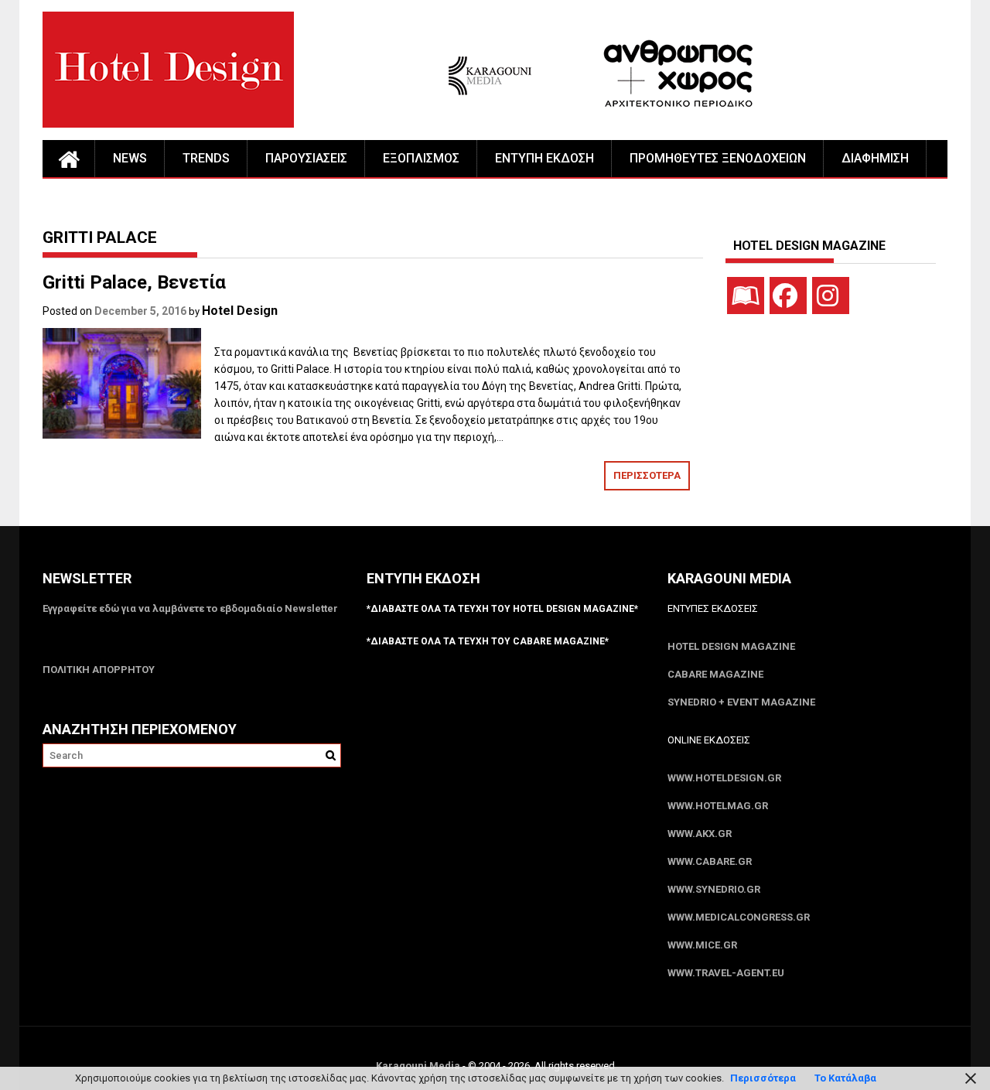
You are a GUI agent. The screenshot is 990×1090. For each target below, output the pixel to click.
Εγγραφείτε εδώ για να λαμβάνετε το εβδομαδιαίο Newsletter (190, 608)
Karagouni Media (419, 1065)
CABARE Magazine (715, 674)
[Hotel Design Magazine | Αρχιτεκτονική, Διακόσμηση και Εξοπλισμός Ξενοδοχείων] (69, 158)
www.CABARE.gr (709, 861)
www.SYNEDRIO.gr (713, 889)
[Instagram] (830, 295)
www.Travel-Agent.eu (725, 973)
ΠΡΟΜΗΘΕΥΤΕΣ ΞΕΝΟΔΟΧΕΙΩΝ (718, 158)
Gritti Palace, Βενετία (134, 282)
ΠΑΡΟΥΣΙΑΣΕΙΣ (306, 158)
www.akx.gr (699, 833)
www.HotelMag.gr (717, 806)
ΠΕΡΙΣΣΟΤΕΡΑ (647, 475)
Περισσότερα (763, 1078)
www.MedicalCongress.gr (738, 917)
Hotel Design (240, 310)
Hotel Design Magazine (731, 646)
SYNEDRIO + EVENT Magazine (741, 702)
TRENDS (206, 158)
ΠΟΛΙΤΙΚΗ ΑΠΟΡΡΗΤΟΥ (99, 669)
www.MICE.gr (702, 945)
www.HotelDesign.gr (724, 778)
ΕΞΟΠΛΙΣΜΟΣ (421, 158)
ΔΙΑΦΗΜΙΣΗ (875, 158)
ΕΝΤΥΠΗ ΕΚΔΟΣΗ (544, 158)
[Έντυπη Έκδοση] (745, 295)
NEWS (130, 158)
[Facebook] (788, 295)
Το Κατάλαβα (845, 1078)
